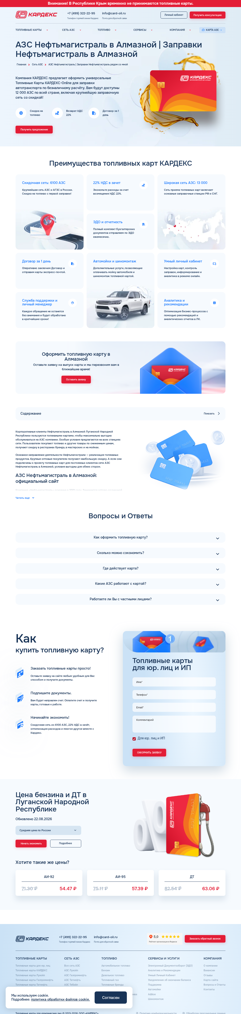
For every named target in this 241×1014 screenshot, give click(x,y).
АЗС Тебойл (71, 984)
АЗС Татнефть (72, 980)
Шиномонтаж (156, 999)
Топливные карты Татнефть (31, 984)
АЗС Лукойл (71, 970)
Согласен (110, 997)
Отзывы (208, 975)
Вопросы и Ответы (214, 984)
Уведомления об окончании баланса (169, 980)
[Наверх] (227, 1000)
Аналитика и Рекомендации (164, 970)
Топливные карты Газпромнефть (34, 980)
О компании (210, 965)
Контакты (209, 989)
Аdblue (152, 994)
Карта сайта (211, 980)
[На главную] (35, 15)
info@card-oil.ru (114, 13)
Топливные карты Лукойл (30, 975)
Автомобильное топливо (115, 965)
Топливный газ (110, 980)
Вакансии (209, 970)
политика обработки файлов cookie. (60, 999)
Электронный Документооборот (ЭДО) (170, 965)
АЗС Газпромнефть (75, 975)
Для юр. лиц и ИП (151, 738)
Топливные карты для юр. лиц (33, 965)
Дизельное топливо (112, 975)
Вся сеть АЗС (72, 965)
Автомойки (154, 989)
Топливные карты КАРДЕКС (31, 970)
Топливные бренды (112, 984)
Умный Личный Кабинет (162, 975)
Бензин (105, 970)
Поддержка (154, 984)
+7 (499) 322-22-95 (81, 13)
